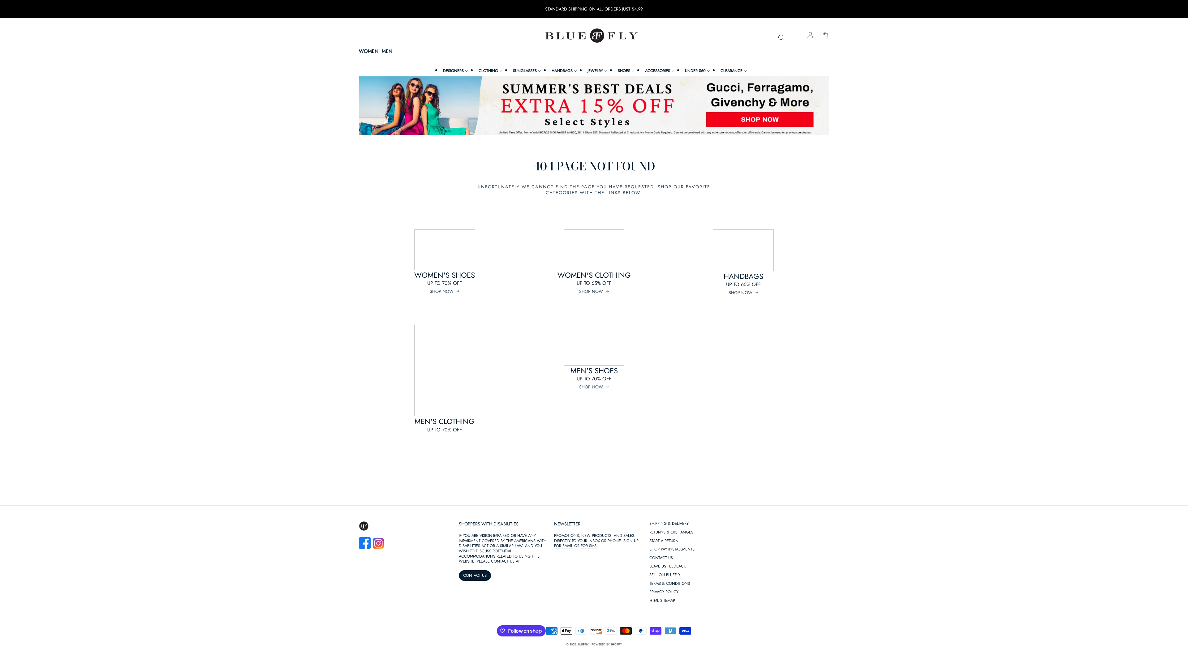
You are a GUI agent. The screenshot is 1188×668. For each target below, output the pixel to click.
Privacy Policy (663, 592)
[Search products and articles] (781, 38)
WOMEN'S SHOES (444, 275)
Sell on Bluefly (664, 575)
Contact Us (661, 558)
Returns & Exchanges (671, 532)
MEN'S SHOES (594, 370)
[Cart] (825, 35)
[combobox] (733, 38)
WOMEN (368, 51)
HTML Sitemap (662, 600)
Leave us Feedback (667, 566)
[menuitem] (455, 70)
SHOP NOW (442, 291)
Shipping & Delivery (669, 523)
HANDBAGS (743, 276)
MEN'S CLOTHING (445, 421)
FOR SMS (588, 546)
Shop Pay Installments (672, 549)
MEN (387, 51)
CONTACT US (475, 575)
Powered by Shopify (607, 644)
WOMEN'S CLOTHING (594, 275)
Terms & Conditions (669, 583)
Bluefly (583, 644)
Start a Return (663, 541)
